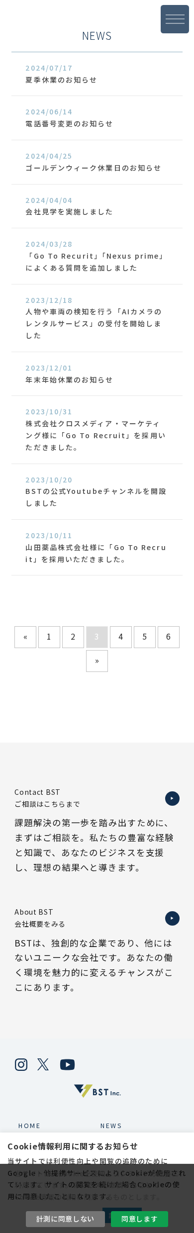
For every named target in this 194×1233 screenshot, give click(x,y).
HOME (29, 1125)
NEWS (111, 1125)
